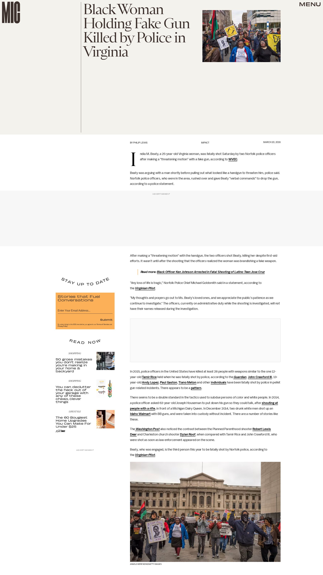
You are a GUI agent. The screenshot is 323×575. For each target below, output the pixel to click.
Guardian (240, 377)
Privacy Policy (62, 326)
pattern (196, 388)
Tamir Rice (149, 377)
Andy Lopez (150, 382)
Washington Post (147, 429)
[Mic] (11, 12)
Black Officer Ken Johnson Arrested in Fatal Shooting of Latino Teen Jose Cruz (211, 272)
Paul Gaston (168, 382)
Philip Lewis (140, 142)
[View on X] (205, 340)
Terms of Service (103, 324)
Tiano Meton (187, 382)
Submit (106, 319)
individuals (218, 382)
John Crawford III (260, 377)
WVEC (232, 159)
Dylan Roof (187, 434)
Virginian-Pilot (145, 288)
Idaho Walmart (140, 414)
